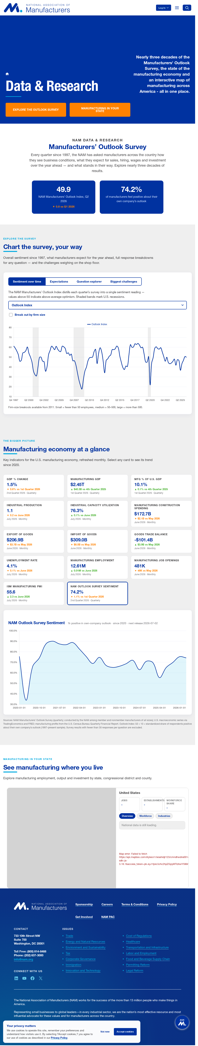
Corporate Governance (81, 959)
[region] (62, 838)
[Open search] (187, 8)
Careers (107, 904)
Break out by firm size (30, 314)
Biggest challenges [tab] (123, 281)
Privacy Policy (167, 904)
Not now (105, 1031)
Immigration (73, 964)
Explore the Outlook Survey (36, 109)
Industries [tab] (164, 816)
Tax (68, 953)
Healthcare (133, 941)
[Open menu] (176, 7)
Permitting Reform (138, 964)
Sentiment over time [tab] (27, 281)
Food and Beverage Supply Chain (148, 959)
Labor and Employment (141, 953)
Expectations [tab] (59, 281)
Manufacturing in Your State (100, 110)
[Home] (7, 74)
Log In (162, 8)
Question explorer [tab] (89, 281)
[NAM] (37, 7)
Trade (69, 935)
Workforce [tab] (145, 816)
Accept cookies (125, 1031)
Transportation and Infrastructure (147, 947)
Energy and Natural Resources (85, 941)
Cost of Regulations (139, 935)
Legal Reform (134, 970)
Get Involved (84, 917)
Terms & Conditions (134, 904)
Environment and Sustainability (86, 947)
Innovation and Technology (83, 970)
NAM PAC (108, 917)
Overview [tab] (127, 816)
